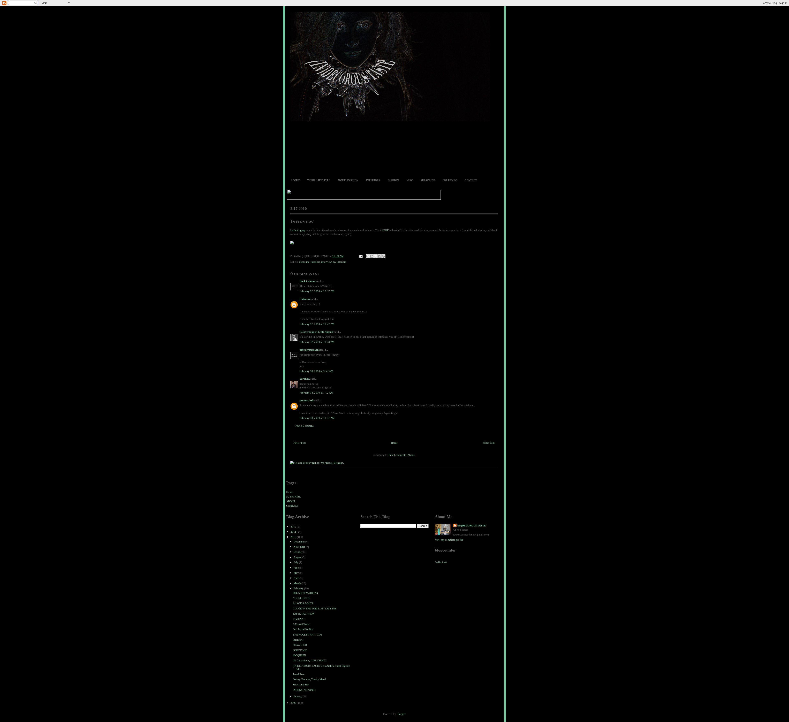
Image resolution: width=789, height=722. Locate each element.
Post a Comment (304, 425)
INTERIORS (373, 180)
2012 (294, 526)
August (298, 557)
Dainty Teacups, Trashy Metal (309, 679)
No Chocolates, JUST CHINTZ (310, 660)
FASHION (393, 180)
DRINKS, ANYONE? (304, 689)
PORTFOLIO (450, 180)
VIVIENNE (299, 619)
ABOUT (295, 180)
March (297, 583)
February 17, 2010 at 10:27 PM (317, 324)
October (298, 551)
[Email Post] (360, 256)
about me (304, 261)
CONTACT (471, 180)
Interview (302, 221)
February (299, 588)
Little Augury (297, 230)
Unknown (305, 299)
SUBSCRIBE (428, 180)
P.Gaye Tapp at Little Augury (316, 331)
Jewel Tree (299, 674)
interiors (315, 261)
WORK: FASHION (348, 180)
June (296, 567)
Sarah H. (305, 378)
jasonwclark (307, 400)
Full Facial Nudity (303, 629)
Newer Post (299, 442)
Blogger (401, 713)
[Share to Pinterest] (383, 256)
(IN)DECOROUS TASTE (471, 525)
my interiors (339, 261)
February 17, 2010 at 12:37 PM (317, 291)
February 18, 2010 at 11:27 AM (317, 417)
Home (394, 442)
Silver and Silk (301, 684)
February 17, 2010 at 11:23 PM (317, 341)
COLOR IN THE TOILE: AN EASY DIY (315, 608)
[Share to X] (376, 256)
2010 (294, 537)
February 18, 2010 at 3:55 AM (316, 371)
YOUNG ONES (301, 598)
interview (326, 261)
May (296, 572)
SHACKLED (300, 644)
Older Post (489, 442)
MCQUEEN (299, 655)
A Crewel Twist (301, 624)
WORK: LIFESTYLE (318, 180)
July (296, 562)
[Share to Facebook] (379, 256)
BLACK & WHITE (303, 603)
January (298, 696)
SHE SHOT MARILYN (305, 592)
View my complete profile (449, 539)
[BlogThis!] (372, 256)
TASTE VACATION (303, 613)
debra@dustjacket (310, 349)
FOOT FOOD (300, 650)
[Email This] (368, 256)
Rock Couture (308, 281)
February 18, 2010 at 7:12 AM (316, 392)
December (299, 541)
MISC (409, 180)
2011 (294, 531)
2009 (294, 702)
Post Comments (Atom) (401, 454)
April (297, 577)
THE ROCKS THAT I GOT (307, 634)
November (300, 546)
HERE (385, 230)
